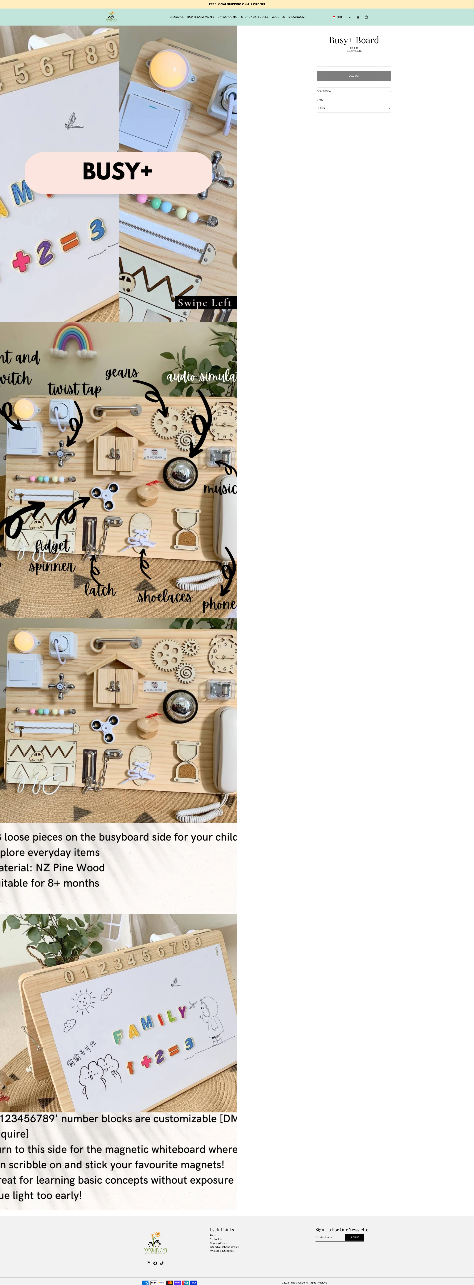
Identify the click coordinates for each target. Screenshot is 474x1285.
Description (324, 91)
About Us (215, 1235)
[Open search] (350, 17)
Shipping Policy (218, 1243)
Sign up (355, 1237)
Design (321, 108)
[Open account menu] (358, 17)
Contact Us (216, 1239)
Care (320, 99)
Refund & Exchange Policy (224, 1247)
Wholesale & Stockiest (222, 1250)
